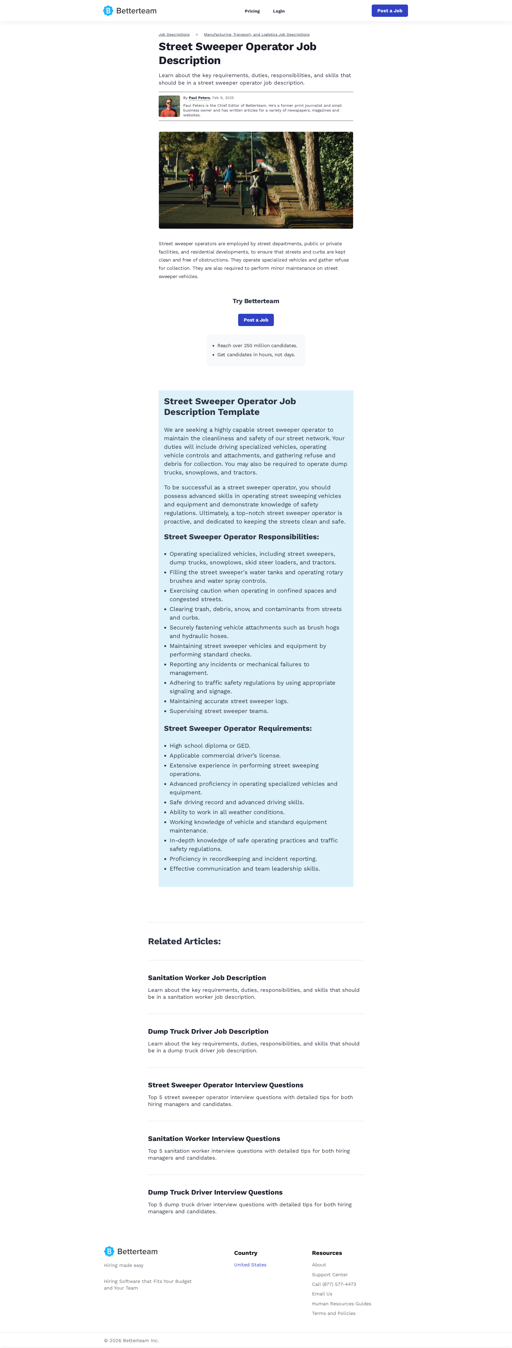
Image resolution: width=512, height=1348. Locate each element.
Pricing (252, 11)
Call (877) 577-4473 (334, 1284)
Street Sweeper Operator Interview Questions (225, 1085)
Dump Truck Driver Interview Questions (215, 1192)
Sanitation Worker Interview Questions (214, 1139)
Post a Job (389, 10)
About (319, 1264)
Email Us (322, 1294)
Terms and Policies (333, 1313)
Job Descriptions (174, 34)
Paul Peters (199, 98)
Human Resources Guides (341, 1303)
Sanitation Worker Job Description (207, 978)
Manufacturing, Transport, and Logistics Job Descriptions (257, 34)
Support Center (330, 1274)
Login (279, 11)
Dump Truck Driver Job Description (208, 1031)
